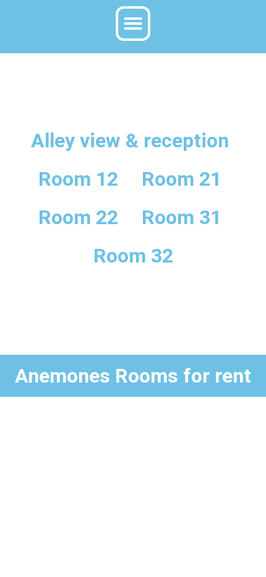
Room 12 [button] (78, 179)
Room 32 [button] (133, 255)
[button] (133, 23)
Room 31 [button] (181, 217)
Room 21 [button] (181, 179)
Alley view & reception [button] (130, 140)
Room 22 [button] (78, 217)
